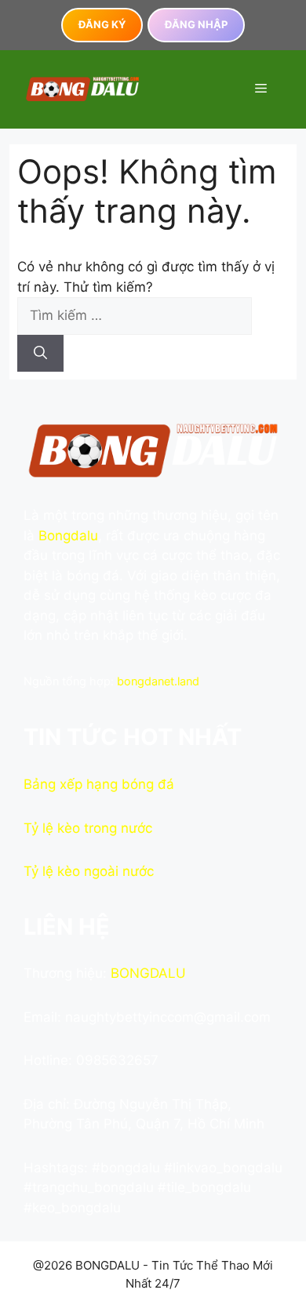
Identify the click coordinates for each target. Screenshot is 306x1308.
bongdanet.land (158, 681)
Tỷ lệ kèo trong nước (88, 828)
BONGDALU (148, 973)
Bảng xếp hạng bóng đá (99, 784)
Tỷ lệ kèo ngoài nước (89, 871)
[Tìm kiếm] (40, 353)
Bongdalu (68, 535)
